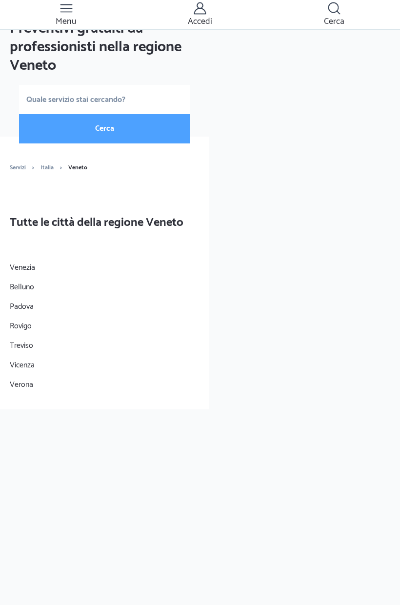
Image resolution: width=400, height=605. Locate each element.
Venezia (22, 267)
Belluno (22, 287)
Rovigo (21, 326)
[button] (66, 14)
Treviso (21, 345)
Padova (22, 306)
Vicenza (22, 365)
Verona (21, 384)
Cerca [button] (104, 128)
